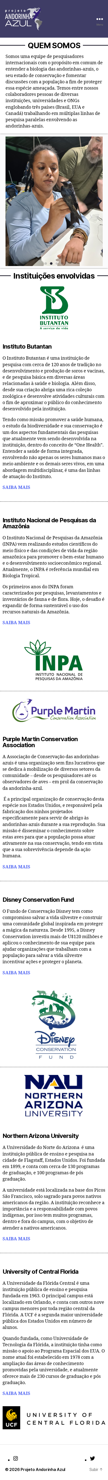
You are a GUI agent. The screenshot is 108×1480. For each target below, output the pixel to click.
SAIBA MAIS (16, 487)
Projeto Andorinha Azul (43, 1469)
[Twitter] (92, 1458)
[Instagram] (16, 1458)
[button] (9, 201)
